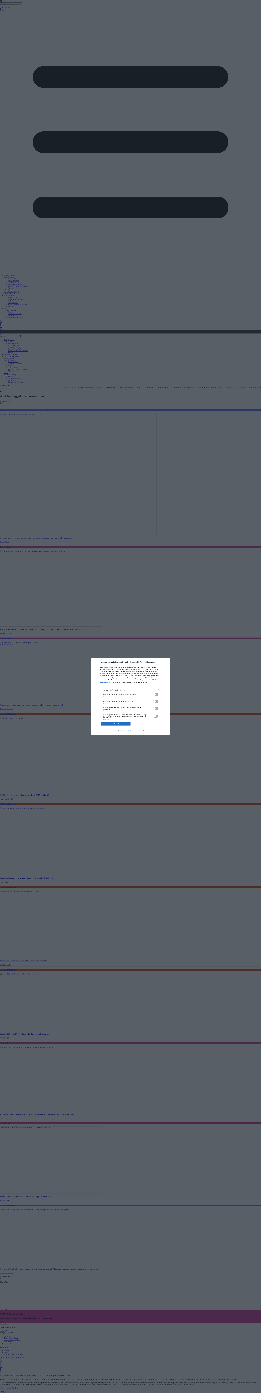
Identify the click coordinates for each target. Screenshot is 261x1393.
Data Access (130, 731)
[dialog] (130, 696)
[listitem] (130, 690)
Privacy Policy (142, 731)
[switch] (155, 694)
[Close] (166, 662)
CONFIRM (116, 724)
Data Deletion (119, 731)
